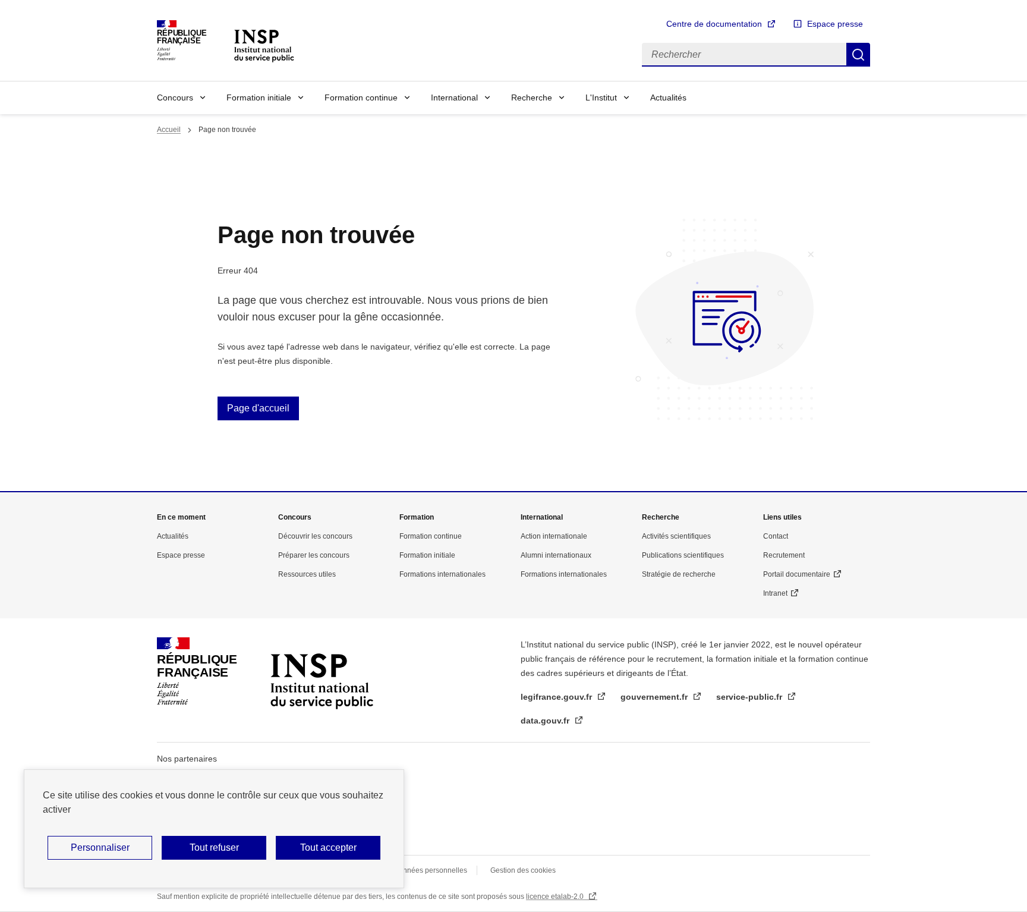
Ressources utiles (307, 574)
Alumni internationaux (556, 555)
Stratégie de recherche (679, 574)
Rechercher (858, 55)
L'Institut (601, 97)
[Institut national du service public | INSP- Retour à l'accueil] (321, 671)
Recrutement (784, 555)
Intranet (775, 593)
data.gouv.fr (546, 720)
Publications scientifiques (683, 555)
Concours (175, 97)
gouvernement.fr (655, 697)
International (454, 97)
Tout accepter (328, 847)
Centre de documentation (714, 24)
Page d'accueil (258, 408)
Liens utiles (782, 517)
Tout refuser (214, 847)
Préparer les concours (313, 555)
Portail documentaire (796, 574)
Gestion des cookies (523, 870)
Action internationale (554, 536)
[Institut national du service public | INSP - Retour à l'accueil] (264, 44)
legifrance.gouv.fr (557, 697)
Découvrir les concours (315, 536)
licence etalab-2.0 (555, 896)
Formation (416, 517)
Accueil (169, 129)
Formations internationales (442, 574)
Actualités (668, 97)
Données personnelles (430, 870)
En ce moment (181, 517)
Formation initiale (258, 97)
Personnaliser (100, 847)
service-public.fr (750, 697)
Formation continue (361, 97)
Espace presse (835, 24)
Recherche (531, 97)
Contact (775, 536)
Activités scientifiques (676, 536)
